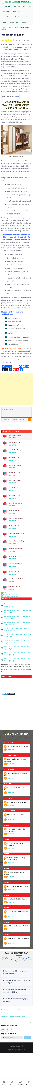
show (16, 96)
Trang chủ (4, 27)
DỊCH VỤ (26, 6)
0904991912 (12, 490)
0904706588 (12, 551)
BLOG (4, 22)
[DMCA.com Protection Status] (8, 693)
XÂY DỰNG (16, 11)
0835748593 (12, 566)
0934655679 (12, 445)
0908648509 (12, 559)
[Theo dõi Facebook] (3, 1030)
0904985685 (12, 513)
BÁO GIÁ (24, 17)
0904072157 (12, 483)
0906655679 (12, 589)
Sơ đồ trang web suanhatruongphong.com (13, 1016)
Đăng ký (27, 1037)
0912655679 (12, 582)
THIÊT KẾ (16, 17)
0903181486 (12, 536)
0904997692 (12, 468)
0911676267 (10, 819)
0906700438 (12, 574)
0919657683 (10, 792)
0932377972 (12, 460)
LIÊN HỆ (23, 22)
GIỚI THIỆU (16, 6)
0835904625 (12, 521)
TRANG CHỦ (6, 6)
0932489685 (12, 453)
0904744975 (12, 498)
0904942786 (12, 475)
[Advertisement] (16, 390)
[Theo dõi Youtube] (11, 1030)
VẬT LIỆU (6, 17)
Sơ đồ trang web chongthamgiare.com (12, 1013)
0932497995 (12, 544)
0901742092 (12, 506)
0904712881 (12, 529)
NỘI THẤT (6, 11)
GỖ (17, 27)
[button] (16, 1007)
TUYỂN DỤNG (13, 22)
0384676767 (10, 805)
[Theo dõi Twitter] (7, 1030)
